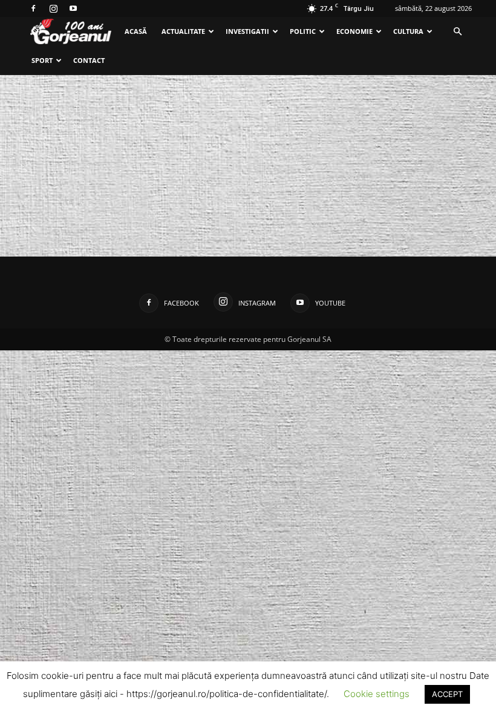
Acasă (136, 31)
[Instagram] (53, 8)
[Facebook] (33, 8)
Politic (303, 31)
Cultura (408, 31)
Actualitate (183, 31)
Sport (42, 60)
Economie (354, 31)
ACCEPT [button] (447, 694)
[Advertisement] (248, 166)
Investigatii (247, 31)
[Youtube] (73, 8)
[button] (457, 32)
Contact (89, 60)
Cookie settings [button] (377, 693)
